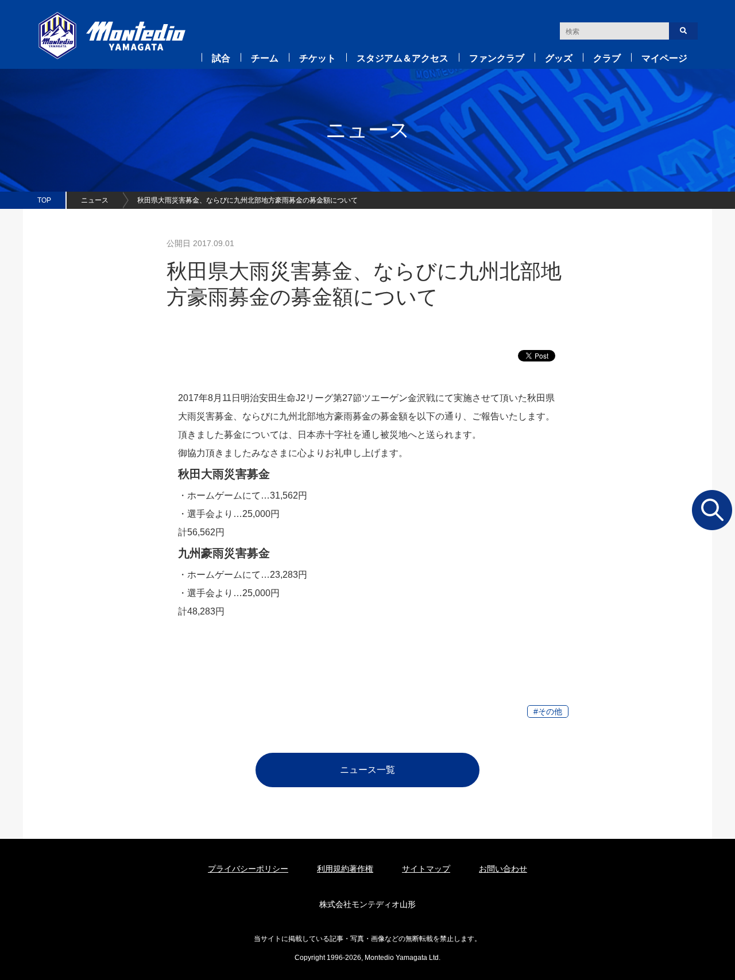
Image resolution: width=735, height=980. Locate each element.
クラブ (607, 58)
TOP (44, 200)
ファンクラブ (496, 58)
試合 (221, 58)
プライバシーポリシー (248, 868)
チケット (317, 58)
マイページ (664, 58)
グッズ (558, 58)
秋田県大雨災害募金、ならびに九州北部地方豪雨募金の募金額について (247, 200)
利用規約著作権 (345, 868)
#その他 (547, 711)
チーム (264, 58)
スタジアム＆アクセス (402, 58)
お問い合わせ (503, 868)
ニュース (95, 200)
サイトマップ (426, 868)
